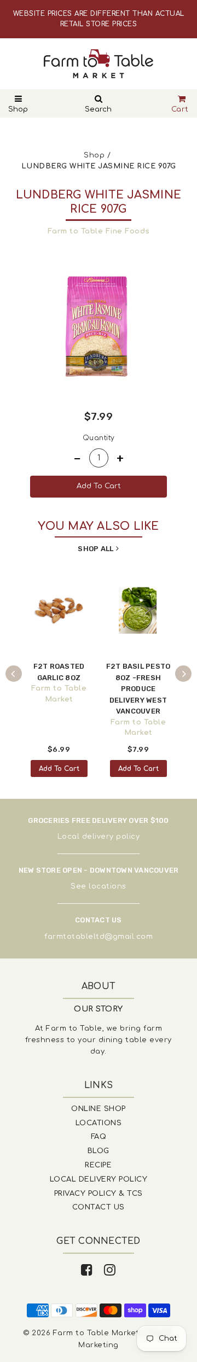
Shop (18, 109)
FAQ (99, 1137)
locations (107, 886)
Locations (99, 1123)
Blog (98, 1151)
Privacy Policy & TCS (98, 1193)
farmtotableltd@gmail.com (98, 936)
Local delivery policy (98, 836)
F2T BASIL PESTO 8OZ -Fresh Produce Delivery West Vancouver (138, 688)
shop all (95, 549)
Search (98, 109)
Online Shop (98, 1109)
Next (183, 673)
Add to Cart (59, 769)
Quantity (99, 438)
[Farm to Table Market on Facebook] (87, 1270)
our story (98, 1009)
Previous (13, 673)
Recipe (98, 1165)
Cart (180, 109)
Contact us (98, 1207)
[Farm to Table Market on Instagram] (110, 1270)
